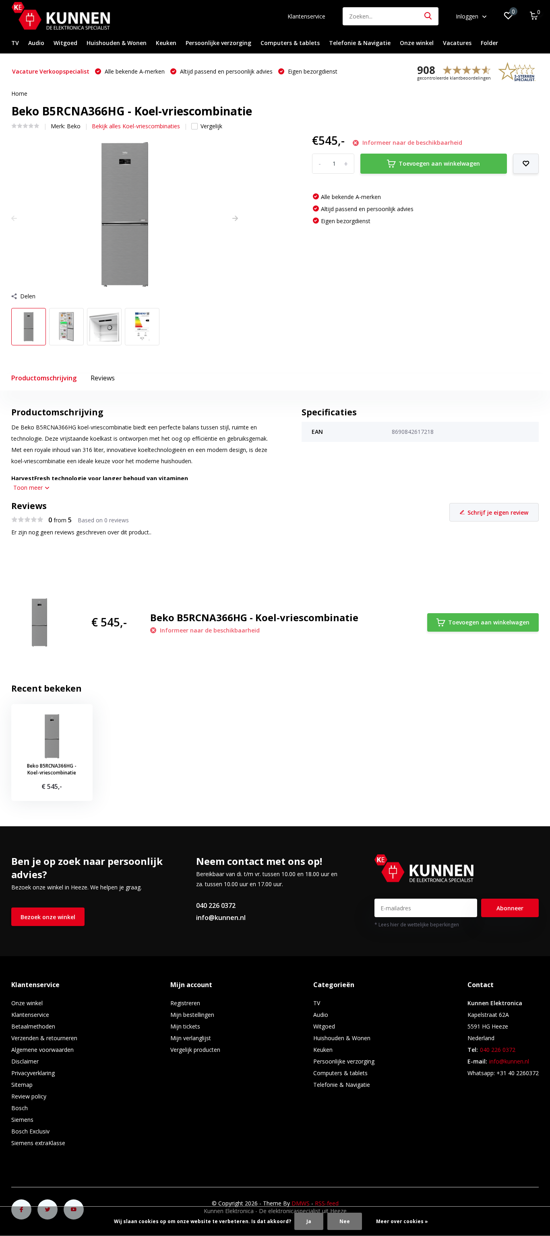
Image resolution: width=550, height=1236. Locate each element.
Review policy (28, 1096)
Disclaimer (25, 1061)
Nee (344, 1221)
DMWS (301, 1203)
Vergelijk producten (195, 1049)
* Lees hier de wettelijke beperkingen (416, 924)
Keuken (166, 43)
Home (19, 93)
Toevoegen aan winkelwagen (439, 163)
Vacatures (457, 43)
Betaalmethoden (33, 1026)
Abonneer (509, 908)
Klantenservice (306, 16)
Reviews (103, 378)
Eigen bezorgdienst (311, 71)
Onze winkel (417, 43)
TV (15, 43)
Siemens (22, 1119)
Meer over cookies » (402, 1221)
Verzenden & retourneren (44, 1038)
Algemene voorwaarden (42, 1049)
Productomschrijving (44, 378)
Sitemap (22, 1084)
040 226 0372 (216, 905)
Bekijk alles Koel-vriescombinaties (136, 126)
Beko (74, 126)
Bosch (19, 1108)
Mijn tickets (185, 1026)
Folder (489, 43)
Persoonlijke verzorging (218, 43)
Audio (36, 43)
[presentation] (14, 218)
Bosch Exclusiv (30, 1131)
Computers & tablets (290, 43)
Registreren (185, 1003)
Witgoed (65, 43)
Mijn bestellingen (192, 1014)
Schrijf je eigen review (497, 512)
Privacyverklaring (33, 1073)
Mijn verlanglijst (190, 1038)
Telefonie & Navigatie (360, 43)
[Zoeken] (428, 16)
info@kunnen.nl (221, 917)
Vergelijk (211, 126)
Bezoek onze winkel (48, 917)
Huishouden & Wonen (117, 43)
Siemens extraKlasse (38, 1143)
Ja (308, 1221)
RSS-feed (327, 1203)
